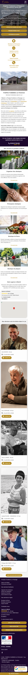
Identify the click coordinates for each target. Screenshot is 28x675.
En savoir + (4, 298)
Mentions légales (6, 662)
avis (12, 293)
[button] (14, 308)
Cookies (17, 660)
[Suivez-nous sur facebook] (3, 653)
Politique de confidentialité (8, 660)
